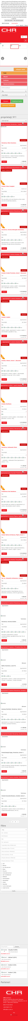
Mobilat (5, 876)
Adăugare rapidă (20, 69)
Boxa (4, 869)
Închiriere (5, 80)
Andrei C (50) (12, 972)
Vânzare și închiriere (8, 84)
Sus (14, 1012)
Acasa (17, 25)
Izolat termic (6, 888)
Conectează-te (14, 23)
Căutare (5, 101)
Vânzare (5, 76)
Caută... (14, 891)
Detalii (4, 161)
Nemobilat (5, 880)
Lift (3, 863)
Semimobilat (6, 878)
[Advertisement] (14, 111)
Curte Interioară (7, 886)
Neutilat (5, 884)
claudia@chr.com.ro (5, 953)
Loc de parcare (6, 867)
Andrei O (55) (12, 965)
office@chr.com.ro (5, 961)
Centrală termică (7, 873)
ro (23, 37)
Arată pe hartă (17, 101)
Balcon (4, 865)
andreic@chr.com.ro (5, 976)
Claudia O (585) (12, 950)
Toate (4, 73)
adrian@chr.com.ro (5, 968)
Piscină (4, 871)
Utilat (4, 882)
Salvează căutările (8, 105)
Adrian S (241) (12, 957)
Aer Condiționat (7, 875)
